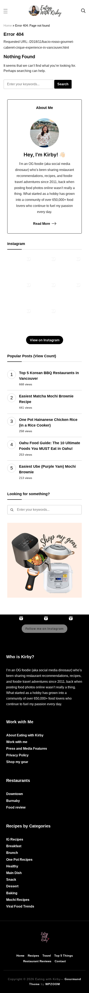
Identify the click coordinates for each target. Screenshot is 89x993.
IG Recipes (14, 839)
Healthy (12, 866)
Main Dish (14, 873)
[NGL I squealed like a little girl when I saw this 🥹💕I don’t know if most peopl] (69, 293)
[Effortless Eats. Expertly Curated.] (44, 932)
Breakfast (13, 846)
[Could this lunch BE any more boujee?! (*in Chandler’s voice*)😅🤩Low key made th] (44, 267)
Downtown (14, 794)
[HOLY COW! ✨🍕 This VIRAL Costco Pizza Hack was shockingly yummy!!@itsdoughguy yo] (19, 267)
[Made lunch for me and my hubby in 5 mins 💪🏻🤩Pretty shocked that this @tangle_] (44, 319)
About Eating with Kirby (24, 735)
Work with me (16, 742)
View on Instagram (44, 340)
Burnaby (13, 801)
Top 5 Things (63, 955)
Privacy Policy (17, 755)
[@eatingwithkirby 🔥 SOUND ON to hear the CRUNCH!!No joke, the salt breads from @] (19, 319)
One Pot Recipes (19, 859)
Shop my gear (17, 762)
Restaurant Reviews (37, 961)
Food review (15, 807)
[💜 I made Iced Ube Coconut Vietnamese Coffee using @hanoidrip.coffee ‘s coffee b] (44, 293)
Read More (41, 223)
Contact (60, 961)
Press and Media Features (26, 748)
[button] (5, 10)
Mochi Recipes (17, 899)
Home (8, 25)
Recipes (33, 955)
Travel (46, 955)
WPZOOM (52, 984)
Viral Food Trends (20, 906)
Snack (11, 879)
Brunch (12, 852)
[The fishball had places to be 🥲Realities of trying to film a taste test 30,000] (19, 293)
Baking (11, 893)
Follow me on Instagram (44, 629)
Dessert (12, 886)
